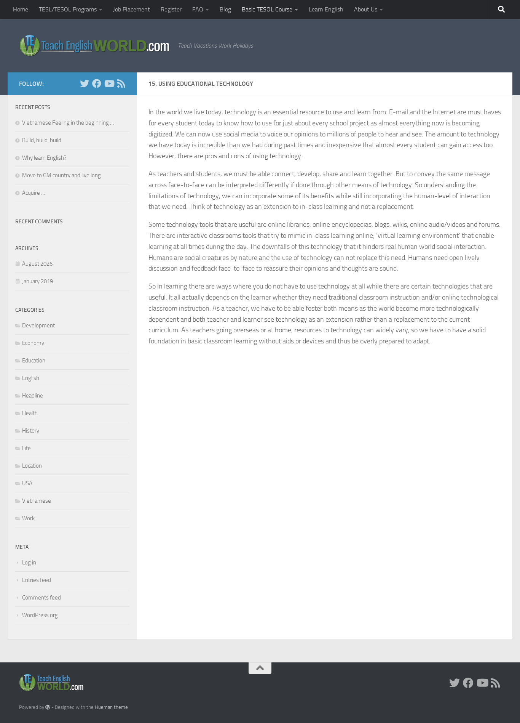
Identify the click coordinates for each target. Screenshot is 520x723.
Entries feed (36, 580)
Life (26, 448)
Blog (225, 9)
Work (28, 518)
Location (32, 465)
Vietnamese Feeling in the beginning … (68, 122)
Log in (29, 562)
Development (38, 325)
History (30, 430)
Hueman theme (111, 707)
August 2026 (37, 263)
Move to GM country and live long (61, 175)
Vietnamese (36, 500)
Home (20, 9)
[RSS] (121, 83)
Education (33, 360)
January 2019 (37, 281)
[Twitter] (84, 83)
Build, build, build (41, 140)
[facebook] (96, 83)
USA (27, 483)
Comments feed (41, 597)
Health (30, 413)
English (30, 378)
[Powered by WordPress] (47, 707)
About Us (365, 9)
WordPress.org (40, 615)
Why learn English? (44, 157)
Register (171, 9)
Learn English (326, 9)
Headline (32, 395)
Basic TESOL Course (267, 9)
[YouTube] (108, 83)
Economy (33, 343)
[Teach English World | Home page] (94, 45)
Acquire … (33, 192)
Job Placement (131, 9)
